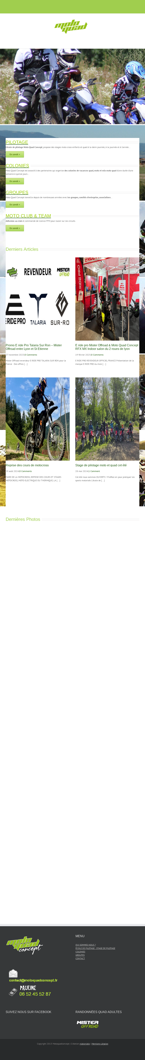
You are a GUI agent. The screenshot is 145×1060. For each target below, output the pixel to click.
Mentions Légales (100, 1043)
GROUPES (80, 955)
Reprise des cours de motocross (27, 465)
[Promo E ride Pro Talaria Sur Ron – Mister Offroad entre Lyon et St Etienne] (38, 299)
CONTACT (80, 958)
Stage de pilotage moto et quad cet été (101, 465)
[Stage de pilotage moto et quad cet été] (107, 419)
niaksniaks (85, 1043)
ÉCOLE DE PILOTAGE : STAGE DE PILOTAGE (95, 948)
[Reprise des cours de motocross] (38, 419)
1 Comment (94, 471)
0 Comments (31, 354)
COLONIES (80, 951)
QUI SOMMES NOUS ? (86, 944)
